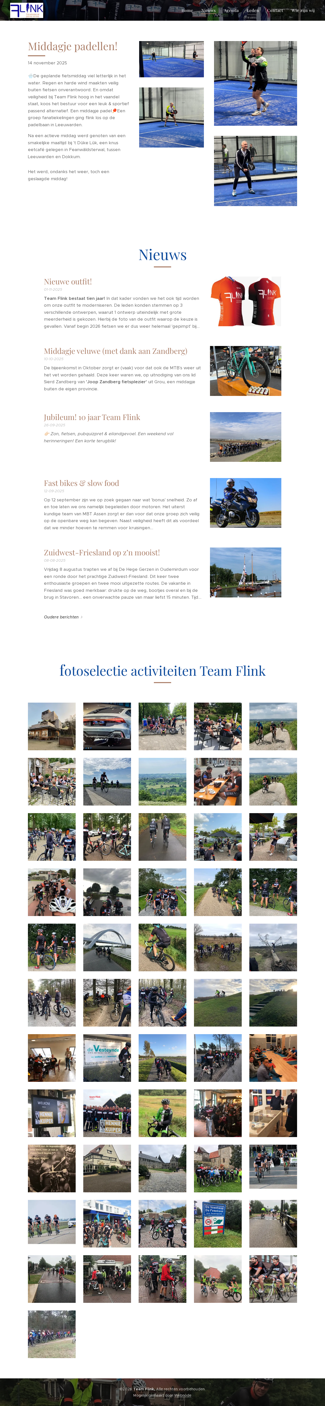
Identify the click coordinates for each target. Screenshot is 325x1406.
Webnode (183, 1395)
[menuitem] (188, 10)
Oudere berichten (61, 617)
